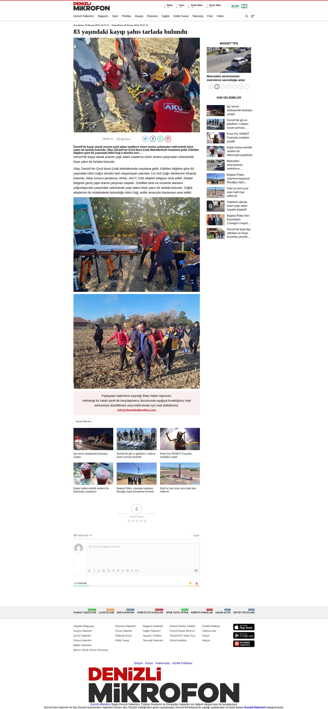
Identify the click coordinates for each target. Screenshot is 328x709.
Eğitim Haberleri (82, 645)
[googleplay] (244, 635)
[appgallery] (244, 643)
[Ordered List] (108, 571)
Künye (205, 635)
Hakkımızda (209, 630)
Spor (115, 16)
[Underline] (99, 571)
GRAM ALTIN (223, 611)
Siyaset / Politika (152, 635)
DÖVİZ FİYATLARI (244, 611)
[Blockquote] (118, 571)
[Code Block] (122, 571)
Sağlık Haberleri (152, 630)
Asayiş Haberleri (82, 630)
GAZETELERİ (106, 611)
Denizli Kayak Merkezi (182, 630)
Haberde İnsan (123, 635)
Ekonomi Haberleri (125, 626)
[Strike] (103, 571)
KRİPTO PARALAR (202, 611)
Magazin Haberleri (153, 626)
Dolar (170, 5)
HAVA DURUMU (125, 611)
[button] (217, 86)
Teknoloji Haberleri (153, 640)
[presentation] (211, 86)
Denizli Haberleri (83, 16)
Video (220, 16)
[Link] (127, 571)
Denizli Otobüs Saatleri (182, 626)
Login (196, 535)
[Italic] (94, 571)
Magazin (103, 16)
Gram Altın (196, 5)
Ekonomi (152, 16)
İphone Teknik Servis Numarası (90, 649)
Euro (181, 5)
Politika (126, 16)
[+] (137, 570)
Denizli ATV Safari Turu (182, 635)
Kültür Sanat (180, 16)
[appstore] (244, 627)
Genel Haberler (123, 630)
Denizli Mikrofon (100, 704)
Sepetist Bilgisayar (83, 626)
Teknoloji (197, 16)
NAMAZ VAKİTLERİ (84, 611)
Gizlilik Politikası (211, 626)
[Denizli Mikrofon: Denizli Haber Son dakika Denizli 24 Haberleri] (91, 6)
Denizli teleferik (178, 640)
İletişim (206, 640)
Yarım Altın (215, 5)
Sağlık (165, 16)
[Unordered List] (113, 571)
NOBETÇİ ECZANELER (150, 611)
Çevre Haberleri (82, 635)
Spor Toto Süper (177, 611)
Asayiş (139, 16)
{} (132, 570)
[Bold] (89, 571)
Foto (210, 16)
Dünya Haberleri (82, 640)
